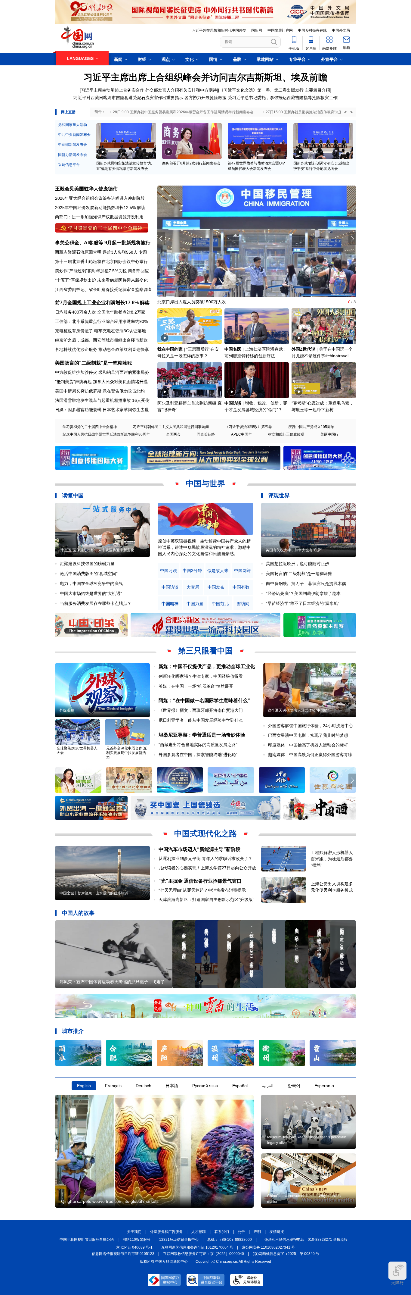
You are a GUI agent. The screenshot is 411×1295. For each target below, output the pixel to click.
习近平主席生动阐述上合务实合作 (112, 90)
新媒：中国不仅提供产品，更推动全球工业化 (207, 666)
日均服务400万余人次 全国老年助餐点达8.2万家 (100, 312)
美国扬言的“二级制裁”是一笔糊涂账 (93, 362)
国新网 (256, 30)
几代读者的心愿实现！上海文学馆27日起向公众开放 (207, 867)
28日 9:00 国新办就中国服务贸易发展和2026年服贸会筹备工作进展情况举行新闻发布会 (183, 112)
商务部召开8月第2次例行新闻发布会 (191, 163)
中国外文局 (341, 30)
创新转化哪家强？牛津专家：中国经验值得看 (201, 676)
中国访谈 (232, 403)
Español (240, 1085)
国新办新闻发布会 (72, 155)
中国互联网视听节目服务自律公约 (87, 1239)
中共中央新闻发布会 (74, 135)
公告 (241, 1232)
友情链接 (277, 1232)
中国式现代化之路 (205, 833)
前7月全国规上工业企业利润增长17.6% (97, 302)
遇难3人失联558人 (120, 252)
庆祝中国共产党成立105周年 (311, 427)
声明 (257, 1232)
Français (113, 1085)
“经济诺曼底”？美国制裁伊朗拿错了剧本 (303, 593)
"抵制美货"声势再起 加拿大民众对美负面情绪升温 (101, 381)
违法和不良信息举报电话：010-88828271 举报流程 (306, 1239)
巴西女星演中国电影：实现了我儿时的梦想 (308, 735)
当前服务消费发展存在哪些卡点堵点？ (95, 603)
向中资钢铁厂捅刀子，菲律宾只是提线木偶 (306, 583)
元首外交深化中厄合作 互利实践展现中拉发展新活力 (126, 752)
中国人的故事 (78, 913)
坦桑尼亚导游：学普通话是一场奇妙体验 (202, 734)
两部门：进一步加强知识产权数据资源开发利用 (99, 216)
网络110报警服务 (136, 1239)
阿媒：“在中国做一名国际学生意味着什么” (204, 700)
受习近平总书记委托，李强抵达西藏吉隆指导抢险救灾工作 (282, 97)
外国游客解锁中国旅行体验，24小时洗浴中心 (310, 725)
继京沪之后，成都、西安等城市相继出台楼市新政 (101, 340)
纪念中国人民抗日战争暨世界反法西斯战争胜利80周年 (106, 434)
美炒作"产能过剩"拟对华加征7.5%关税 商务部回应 (102, 270)
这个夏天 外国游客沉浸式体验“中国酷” (298, 710)
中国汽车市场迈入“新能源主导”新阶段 (199, 849)
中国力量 (195, 604)
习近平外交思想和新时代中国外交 (219, 30)
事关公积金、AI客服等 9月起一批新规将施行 (102, 242)
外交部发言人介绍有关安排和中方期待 (181, 90)
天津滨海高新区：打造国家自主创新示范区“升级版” (206, 899)
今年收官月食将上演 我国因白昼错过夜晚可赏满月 (204, 301)
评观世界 (279, 496)
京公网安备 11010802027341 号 (268, 1247)
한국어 (294, 1085)
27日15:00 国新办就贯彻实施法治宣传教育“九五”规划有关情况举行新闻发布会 (328, 112)
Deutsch (143, 1085)
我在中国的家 (170, 349)
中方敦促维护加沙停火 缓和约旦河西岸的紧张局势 (102, 372)
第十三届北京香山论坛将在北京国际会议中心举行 (101, 261)
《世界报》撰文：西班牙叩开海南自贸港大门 (201, 710)
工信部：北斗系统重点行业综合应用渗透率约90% (101, 321)
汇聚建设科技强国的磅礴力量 (87, 563)
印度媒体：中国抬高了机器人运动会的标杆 (308, 745)
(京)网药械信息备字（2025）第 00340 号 (286, 1254)
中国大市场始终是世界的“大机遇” (91, 593)
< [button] (345, 112)
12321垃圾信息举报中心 (179, 1239)
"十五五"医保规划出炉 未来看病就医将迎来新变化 (101, 280)
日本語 (171, 1085)
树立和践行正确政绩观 (286, 434)
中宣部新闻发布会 (72, 144)
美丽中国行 (329, 434)
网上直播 (68, 112)
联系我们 (222, 1232)
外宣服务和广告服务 (166, 1232)
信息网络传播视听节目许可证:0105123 (123, 1254)
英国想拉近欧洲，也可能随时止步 (297, 563)
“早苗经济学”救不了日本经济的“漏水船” (302, 603)
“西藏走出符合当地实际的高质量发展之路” (198, 744)
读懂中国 (73, 496)
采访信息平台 (69, 165)
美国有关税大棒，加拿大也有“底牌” (294, 550)
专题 (143, 252)
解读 (141, 207)
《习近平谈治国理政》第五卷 (248, 427)
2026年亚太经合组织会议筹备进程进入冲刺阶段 (100, 198)
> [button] (351, 112)
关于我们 (134, 1232)
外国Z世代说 (303, 349)
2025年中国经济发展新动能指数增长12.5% (95, 207)
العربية (267, 1085)
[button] (352, 238)
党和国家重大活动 (72, 125)
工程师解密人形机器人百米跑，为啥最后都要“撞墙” (332, 859)
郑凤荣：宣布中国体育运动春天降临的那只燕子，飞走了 (112, 981)
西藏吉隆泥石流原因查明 (78, 252)
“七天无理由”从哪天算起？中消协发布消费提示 (202, 890)
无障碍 (397, 1282)
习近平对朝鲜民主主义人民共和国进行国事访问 (171, 427)
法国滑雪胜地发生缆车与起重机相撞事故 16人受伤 (102, 400)
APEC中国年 (241, 434)
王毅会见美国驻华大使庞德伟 (86, 188)
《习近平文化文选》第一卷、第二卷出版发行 (261, 90)
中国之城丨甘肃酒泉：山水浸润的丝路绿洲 (94, 893)
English (84, 1085)
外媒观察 (67, 710)
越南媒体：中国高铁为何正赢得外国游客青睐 (310, 754)
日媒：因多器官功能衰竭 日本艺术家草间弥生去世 (102, 409)
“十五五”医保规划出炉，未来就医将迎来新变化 (97, 550)
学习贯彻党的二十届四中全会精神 (90, 427)
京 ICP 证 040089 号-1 (134, 1247)
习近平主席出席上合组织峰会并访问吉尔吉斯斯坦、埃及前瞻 (205, 77)
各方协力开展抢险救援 (205, 97)
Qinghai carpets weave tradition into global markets (110, 1201)
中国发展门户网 (280, 30)
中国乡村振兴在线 (312, 30)
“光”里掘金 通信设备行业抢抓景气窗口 (200, 881)
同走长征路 (206, 434)
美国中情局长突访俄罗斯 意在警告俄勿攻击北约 (100, 391)
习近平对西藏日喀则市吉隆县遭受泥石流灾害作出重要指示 (128, 97)
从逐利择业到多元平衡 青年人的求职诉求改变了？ (205, 858)
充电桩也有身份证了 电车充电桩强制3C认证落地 (100, 330)
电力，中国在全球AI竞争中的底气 (91, 583)
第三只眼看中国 (205, 650)
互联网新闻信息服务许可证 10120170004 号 (197, 1247)
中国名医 (232, 349)
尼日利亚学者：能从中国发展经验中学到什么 (201, 720)
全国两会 (173, 434)
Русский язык (205, 1085)
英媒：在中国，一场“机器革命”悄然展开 (196, 686)
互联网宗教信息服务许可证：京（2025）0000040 (203, 1254)
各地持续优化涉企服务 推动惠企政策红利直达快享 (102, 349)
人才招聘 (198, 1232)
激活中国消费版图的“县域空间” (89, 573)
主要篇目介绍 (317, 90)
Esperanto (324, 1085)
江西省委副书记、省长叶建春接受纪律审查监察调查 (103, 289)
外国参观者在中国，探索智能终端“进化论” (198, 754)
